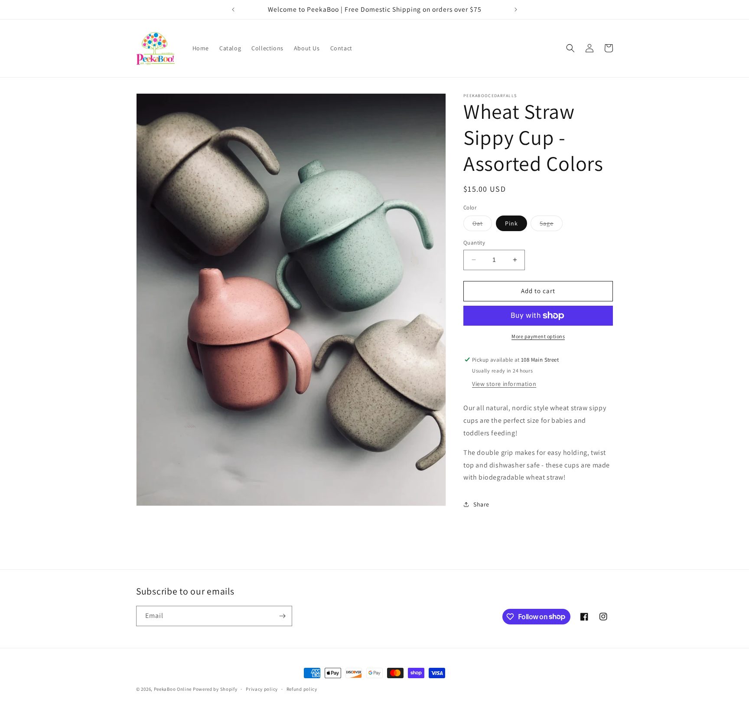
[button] (570, 48)
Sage (551, 225)
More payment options (538, 336)
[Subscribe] (282, 616)
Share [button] (481, 504)
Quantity (474, 242)
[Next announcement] (515, 9)
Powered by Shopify (215, 689)
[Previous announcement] (233, 9)
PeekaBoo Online (173, 689)
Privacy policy (262, 689)
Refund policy (302, 689)
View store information (504, 384)
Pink (511, 223)
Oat (482, 225)
